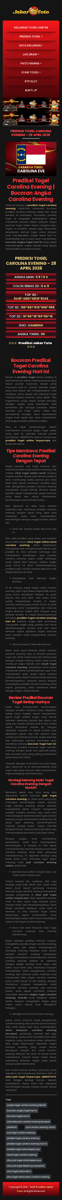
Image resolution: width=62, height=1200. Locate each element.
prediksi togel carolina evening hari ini (27, 1143)
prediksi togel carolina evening (23, 1138)
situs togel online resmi (19, 1171)
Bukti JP (31, 90)
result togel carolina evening (22, 1154)
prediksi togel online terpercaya (23, 1149)
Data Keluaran (30, 45)
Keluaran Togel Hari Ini (31, 27)
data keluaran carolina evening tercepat (28, 1121)
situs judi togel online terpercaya (24, 1160)
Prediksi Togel (29, 36)
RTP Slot (31, 81)
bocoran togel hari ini (18, 1116)
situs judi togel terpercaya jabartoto (26, 1165)
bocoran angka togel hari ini (22, 1110)
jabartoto (12, 1127)
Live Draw (30, 54)
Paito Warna (29, 63)
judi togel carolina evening (21, 1132)
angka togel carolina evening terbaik (26, 1105)
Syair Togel (30, 72)
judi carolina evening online (40, 1127)
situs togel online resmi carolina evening (28, 1176)
